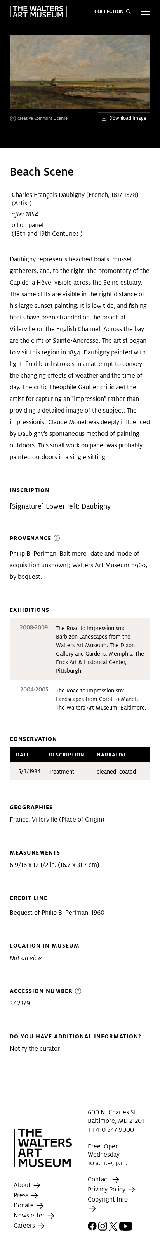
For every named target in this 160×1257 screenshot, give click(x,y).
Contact (99, 1180)
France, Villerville (33, 819)
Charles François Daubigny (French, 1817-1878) (75, 195)
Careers (25, 1225)
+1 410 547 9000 (111, 1129)
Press (22, 1195)
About (23, 1185)
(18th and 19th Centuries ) (47, 234)
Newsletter (30, 1215)
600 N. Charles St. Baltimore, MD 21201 (116, 1116)
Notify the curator (35, 1049)
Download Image (127, 118)
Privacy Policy (107, 1190)
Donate (24, 1205)
